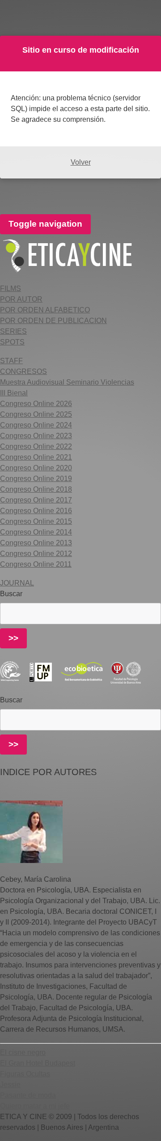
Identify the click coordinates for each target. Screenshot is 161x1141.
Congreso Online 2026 (36, 403)
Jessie (10, 1084)
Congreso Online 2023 (36, 436)
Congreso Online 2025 (36, 414)
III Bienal (14, 393)
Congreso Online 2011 (36, 564)
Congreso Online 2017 (36, 500)
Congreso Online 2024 (36, 425)
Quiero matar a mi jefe (35, 1106)
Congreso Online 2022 (36, 446)
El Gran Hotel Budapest (37, 1063)
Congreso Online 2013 (36, 543)
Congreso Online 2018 (36, 489)
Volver (81, 162)
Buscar (11, 593)
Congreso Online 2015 (36, 521)
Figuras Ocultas (25, 1074)
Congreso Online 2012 (36, 553)
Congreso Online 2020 (36, 468)
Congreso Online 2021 (36, 457)
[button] (10, 288)
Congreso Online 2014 (36, 532)
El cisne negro (23, 1052)
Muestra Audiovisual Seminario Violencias (67, 382)
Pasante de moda (28, 1095)
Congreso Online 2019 (36, 478)
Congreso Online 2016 (36, 510)
